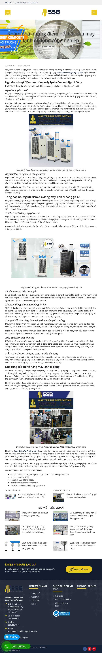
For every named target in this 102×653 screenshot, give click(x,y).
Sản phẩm (35, 600)
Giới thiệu (35, 597)
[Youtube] (90, 649)
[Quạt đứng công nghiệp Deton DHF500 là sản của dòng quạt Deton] (60, 546)
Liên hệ (34, 604)
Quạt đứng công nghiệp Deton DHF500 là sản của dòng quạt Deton (83, 546)
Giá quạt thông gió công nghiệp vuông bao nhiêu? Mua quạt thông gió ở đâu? (83, 515)
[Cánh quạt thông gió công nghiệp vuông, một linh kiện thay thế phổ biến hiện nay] (12, 530)
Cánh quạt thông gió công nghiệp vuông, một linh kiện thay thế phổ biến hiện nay (33, 529)
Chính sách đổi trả (63, 599)
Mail (9, 2)
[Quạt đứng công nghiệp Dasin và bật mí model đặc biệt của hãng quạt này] (12, 546)
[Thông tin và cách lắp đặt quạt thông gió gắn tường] (12, 516)
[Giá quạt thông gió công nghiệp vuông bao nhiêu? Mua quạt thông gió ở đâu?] (60, 516)
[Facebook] (85, 649)
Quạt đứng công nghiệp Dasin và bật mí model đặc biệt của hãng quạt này (35, 546)
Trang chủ (22, 46)
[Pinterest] (94, 649)
